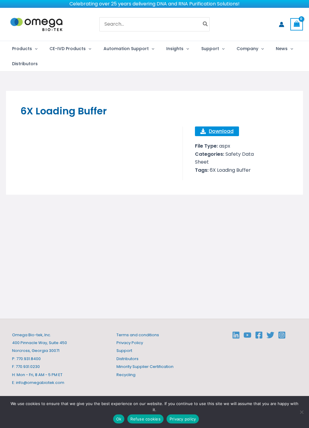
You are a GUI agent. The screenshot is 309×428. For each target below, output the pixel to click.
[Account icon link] (281, 24)
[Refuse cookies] (301, 412)
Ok (119, 419)
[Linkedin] (236, 335)
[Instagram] (282, 335)
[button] (34, 48)
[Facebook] (259, 335)
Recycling (125, 375)
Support (124, 350)
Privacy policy (183, 419)
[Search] (205, 24)
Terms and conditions (137, 335)
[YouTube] (247, 335)
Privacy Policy (129, 343)
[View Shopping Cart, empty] (296, 24)
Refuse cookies (145, 419)
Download (221, 131)
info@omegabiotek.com (40, 382)
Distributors (127, 359)
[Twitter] (270, 335)
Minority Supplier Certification (145, 366)
